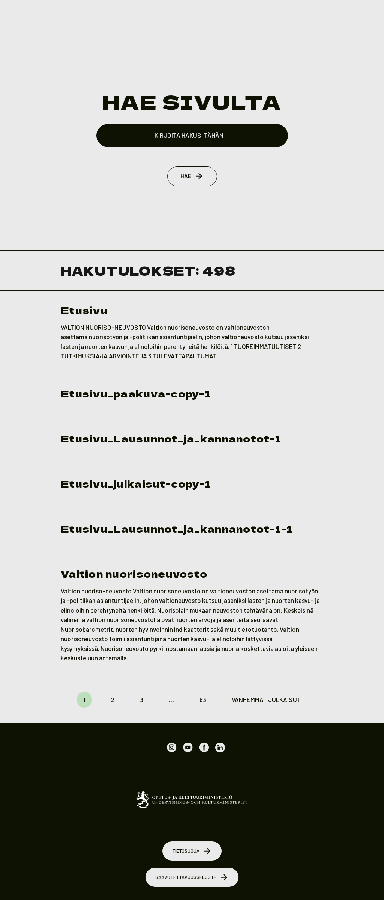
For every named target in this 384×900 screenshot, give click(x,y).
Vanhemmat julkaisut (266, 699)
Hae (185, 175)
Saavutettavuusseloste (185, 877)
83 (203, 699)
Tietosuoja (186, 851)
